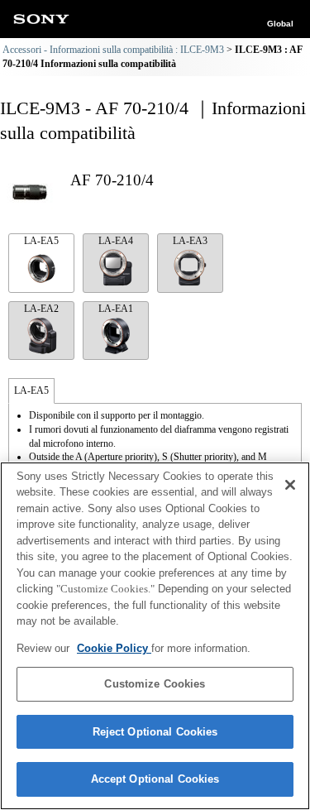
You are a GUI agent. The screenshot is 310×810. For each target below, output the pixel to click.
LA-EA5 (41, 241)
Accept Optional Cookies (155, 779)
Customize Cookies (154, 684)
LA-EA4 (115, 241)
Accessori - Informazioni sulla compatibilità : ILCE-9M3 (113, 49)
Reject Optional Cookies (155, 732)
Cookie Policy (114, 648)
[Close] (290, 485)
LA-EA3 (190, 241)
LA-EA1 (115, 308)
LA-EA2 (41, 308)
